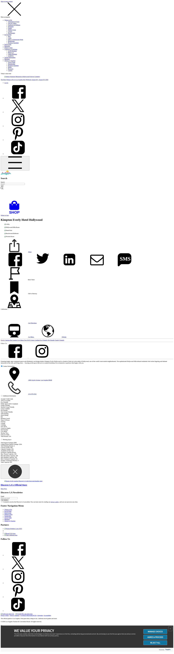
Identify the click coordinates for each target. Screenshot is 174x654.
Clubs (9, 38)
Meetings (7, 59)
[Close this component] (15, 471)
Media (10, 67)
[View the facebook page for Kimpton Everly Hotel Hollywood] (14, 357)
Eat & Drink (7, 35)
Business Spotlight (13, 43)
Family (10, 28)
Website (63, 337)
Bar (11, 340)
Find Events (7, 44)
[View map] (14, 307)
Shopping (11, 26)
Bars (9, 36)
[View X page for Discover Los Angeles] (18, 112)
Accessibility (47, 615)
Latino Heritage (12, 54)
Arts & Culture (12, 23)
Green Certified (35, 340)
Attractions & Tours (13, 21)
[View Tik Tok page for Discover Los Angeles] (18, 154)
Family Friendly (59, 340)
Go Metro (31, 337)
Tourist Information (9, 57)
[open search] (87, 194)
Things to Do (8, 20)
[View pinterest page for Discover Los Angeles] (18, 140)
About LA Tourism (9, 61)
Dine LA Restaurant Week (15, 39)
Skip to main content (7, 1)
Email (2, 496)
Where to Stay (8, 48)
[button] (170, 629)
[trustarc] (168, 650)
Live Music (20, 340)
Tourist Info (7, 516)
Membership (11, 64)
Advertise (40, 615)
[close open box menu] (14, 15)
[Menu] (15, 163)
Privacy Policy (5, 615)
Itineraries (7, 46)
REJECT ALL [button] (155, 642)
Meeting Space (7, 439)
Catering (7, 340)
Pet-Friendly (11, 33)
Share (30, 252)
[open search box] (87, 194)
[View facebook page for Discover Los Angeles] (18, 98)
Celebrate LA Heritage (10, 49)
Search (3, 182)
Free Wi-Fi (27, 340)
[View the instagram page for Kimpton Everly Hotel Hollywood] (41, 357)
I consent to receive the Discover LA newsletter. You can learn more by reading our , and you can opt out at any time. (40, 502)
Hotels (3, 340)
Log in (6, 83)
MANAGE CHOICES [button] (155, 631)
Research (10, 69)
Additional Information (9, 396)
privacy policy (55, 502)
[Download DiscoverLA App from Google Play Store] (23, 614)
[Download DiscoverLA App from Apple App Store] (7, 614)
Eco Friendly (44, 340)
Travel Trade (11, 62)
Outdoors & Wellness (14, 25)
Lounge (15, 340)
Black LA (11, 52)
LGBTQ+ (11, 56)
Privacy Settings (14, 615)
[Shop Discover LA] (15, 214)
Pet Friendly (51, 340)
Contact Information (8, 366)
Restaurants (11, 41)
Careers (10, 70)
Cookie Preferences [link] (28, 615)
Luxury (10, 31)
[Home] (6, 174)
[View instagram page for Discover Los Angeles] (18, 126)
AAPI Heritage (12, 51)
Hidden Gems (12, 30)
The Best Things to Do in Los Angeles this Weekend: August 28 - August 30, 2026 (24, 79)
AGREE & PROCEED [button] (155, 637)
